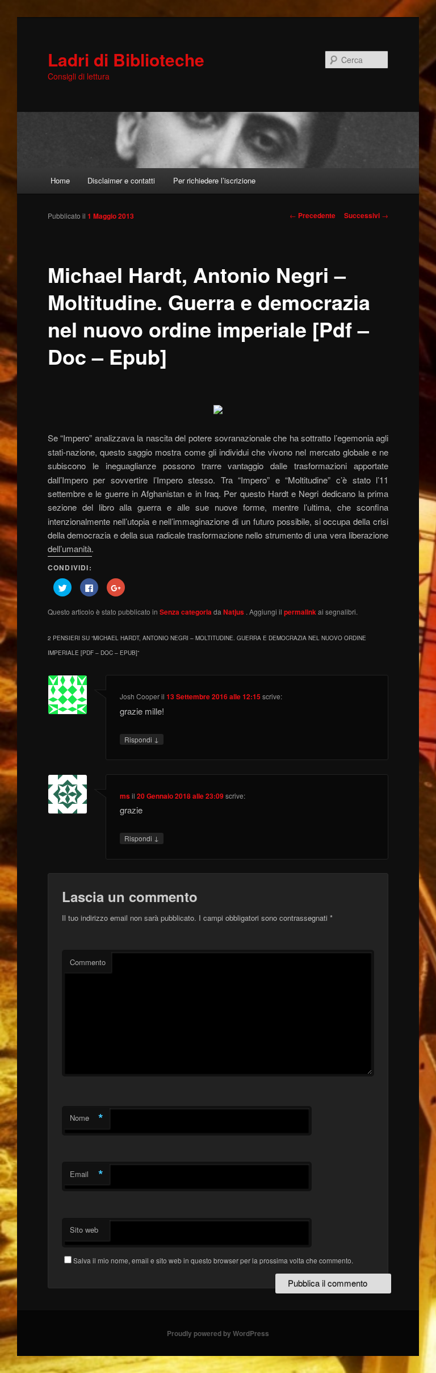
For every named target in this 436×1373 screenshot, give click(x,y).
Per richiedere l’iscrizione (214, 180)
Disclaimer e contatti (121, 180)
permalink (300, 612)
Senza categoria (186, 612)
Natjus (234, 612)
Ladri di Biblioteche (126, 59)
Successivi (366, 215)
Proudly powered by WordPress (218, 1333)
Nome (86, 1118)
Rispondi (141, 739)
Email (86, 1174)
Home (60, 180)
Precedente (313, 215)
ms (125, 796)
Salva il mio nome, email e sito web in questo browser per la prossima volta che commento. (213, 1260)
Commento (88, 962)
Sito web (84, 1229)
